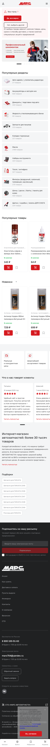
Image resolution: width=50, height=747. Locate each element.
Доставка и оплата (10, 587)
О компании (7, 610)
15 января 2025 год (11, 390)
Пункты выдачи (8, 593)
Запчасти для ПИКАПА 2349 (14, 507)
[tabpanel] (25, 51)
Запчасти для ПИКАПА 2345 (14, 486)
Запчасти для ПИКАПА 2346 (14, 491)
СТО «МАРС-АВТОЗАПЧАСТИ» (18, 705)
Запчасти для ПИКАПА (12, 480)
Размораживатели (38, 248)
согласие (12, 555)
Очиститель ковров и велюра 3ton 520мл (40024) (13, 252)
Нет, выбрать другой (15, 25)
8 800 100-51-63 (10, 641)
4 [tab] (29, 424)
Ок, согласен (30, 734)
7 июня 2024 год (42, 390)
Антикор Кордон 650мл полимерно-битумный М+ (14, 317)
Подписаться (25, 550)
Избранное (31, 744)
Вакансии (6, 616)
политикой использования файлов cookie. (30, 726)
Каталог (5, 744)
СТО (4, 621)
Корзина (45, 744)
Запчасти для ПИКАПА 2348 (14, 502)
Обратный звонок (11, 671)
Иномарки (6, 599)
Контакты (6, 604)
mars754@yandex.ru (13, 655)
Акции (4, 576)
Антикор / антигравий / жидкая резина (13, 313)
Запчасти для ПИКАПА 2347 (14, 496)
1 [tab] (22, 424)
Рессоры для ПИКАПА (12, 513)
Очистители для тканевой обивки (14, 248)
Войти (17, 744)
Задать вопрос (10, 678)
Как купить (6, 582)
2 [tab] (26, 424)
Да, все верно (12, 18)
